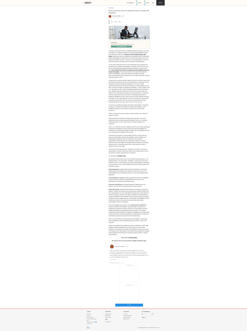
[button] (123, 15)
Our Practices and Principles (92, 318)
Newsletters (131, 2)
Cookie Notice (89, 323)
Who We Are (89, 313)
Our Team (88, 315)
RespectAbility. (133, 237)
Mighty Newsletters (126, 317)
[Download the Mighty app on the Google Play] (157, 314)
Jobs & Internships (90, 317)
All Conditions (107, 321)
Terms (159, 327)
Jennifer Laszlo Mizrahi (116, 15)
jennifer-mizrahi (113, 259)
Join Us (160, 2)
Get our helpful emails (121, 46)
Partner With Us (108, 315)
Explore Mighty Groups (127, 315)
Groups (147, 2)
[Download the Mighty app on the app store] (146, 314)
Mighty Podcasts (126, 318)
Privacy (156, 327)
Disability (111, 8)
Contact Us (125, 313)
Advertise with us (108, 317)
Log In (153, 2)
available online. (121, 156)
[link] (87, 3)
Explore (139, 2)
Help (88, 320)
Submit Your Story (108, 313)
